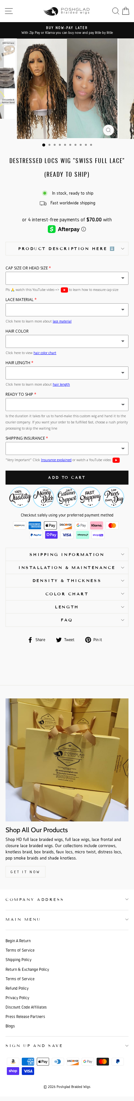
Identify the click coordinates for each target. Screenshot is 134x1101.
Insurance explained (56, 460)
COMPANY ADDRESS (35, 899)
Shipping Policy (19, 959)
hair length (61, 384)
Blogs (10, 1026)
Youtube (64, 290)
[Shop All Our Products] (67, 759)
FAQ (67, 619)
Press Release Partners (25, 1016)
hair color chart (45, 353)
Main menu (23, 919)
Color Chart (67, 593)
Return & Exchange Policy (27, 969)
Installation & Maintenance (67, 567)
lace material (62, 321)
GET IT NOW (25, 872)
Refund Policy (17, 988)
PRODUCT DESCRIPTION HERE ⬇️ (67, 248)
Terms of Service (20, 950)
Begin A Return (18, 940)
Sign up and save (34, 1045)
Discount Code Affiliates (26, 1007)
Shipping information (67, 554)
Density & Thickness (67, 580)
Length (67, 606)
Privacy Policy (17, 997)
